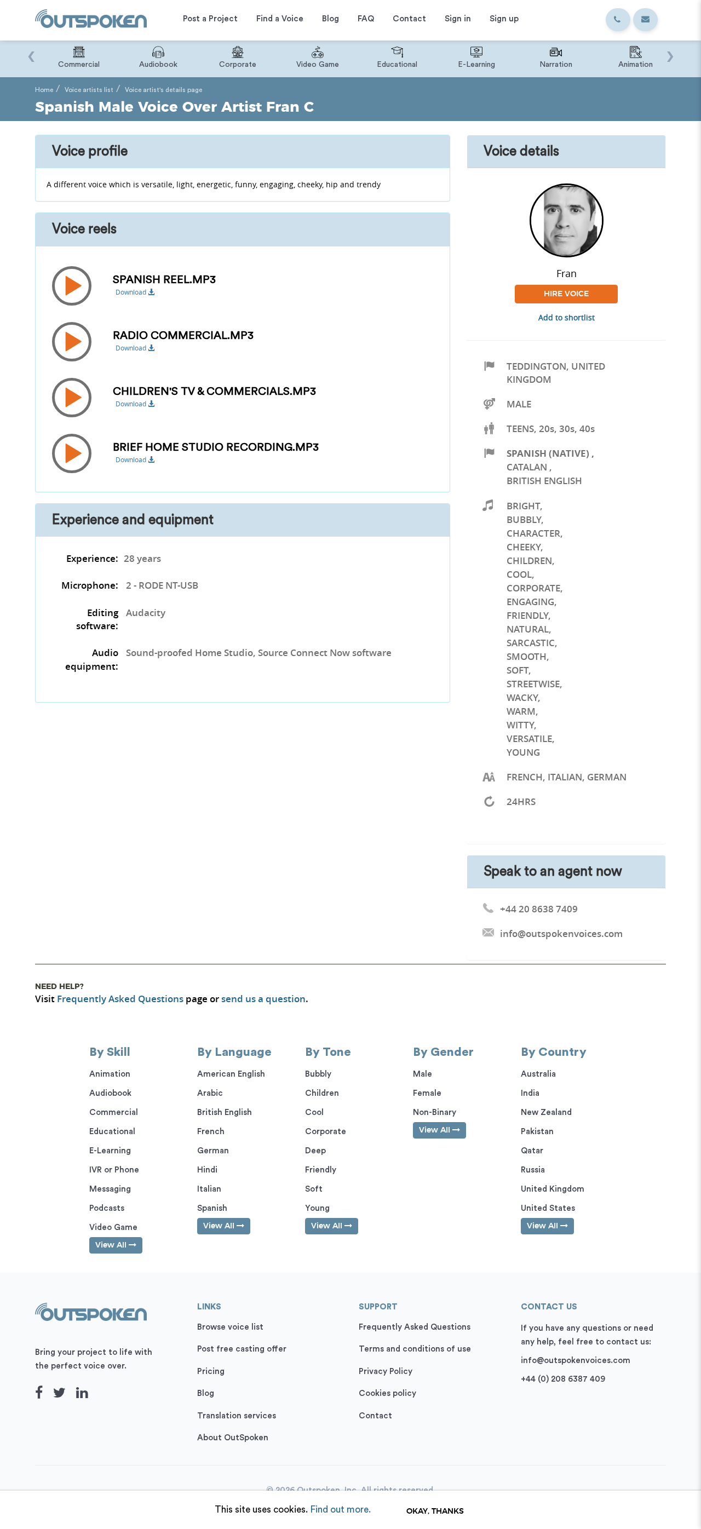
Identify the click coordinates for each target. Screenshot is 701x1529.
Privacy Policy (385, 1371)
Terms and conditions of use (415, 1349)
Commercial (113, 1112)
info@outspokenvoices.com (575, 1360)
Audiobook (110, 1093)
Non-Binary (434, 1112)
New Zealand (546, 1112)
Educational (112, 1132)
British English (544, 480)
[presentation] (31, 51)
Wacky (522, 697)
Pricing (211, 1371)
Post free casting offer (241, 1349)
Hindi (207, 1170)
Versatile (529, 738)
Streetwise (533, 683)
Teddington (536, 366)
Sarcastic (531, 642)
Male (519, 404)
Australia (538, 1074)
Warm (521, 711)
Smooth (527, 656)
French (211, 1132)
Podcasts (106, 1208)
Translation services (236, 1416)
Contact (375, 1416)
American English (231, 1074)
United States (548, 1208)
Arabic (210, 1093)
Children (529, 560)
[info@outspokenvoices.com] (645, 19)
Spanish (212, 1208)
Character (533, 533)
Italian (209, 1189)
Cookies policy (387, 1393)
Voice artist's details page (163, 90)
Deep (315, 1151)
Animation (109, 1074)
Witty (520, 724)
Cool (519, 574)
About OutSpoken (232, 1438)
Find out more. (340, 1509)
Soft (517, 670)
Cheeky (524, 547)
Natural (528, 629)
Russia (533, 1170)
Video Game (113, 1227)
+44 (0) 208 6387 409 (563, 1379)
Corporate (533, 588)
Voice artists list (89, 90)
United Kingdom (552, 1189)
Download (132, 292)
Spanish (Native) (548, 453)
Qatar (532, 1151)
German (213, 1151)
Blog (205, 1393)
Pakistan (537, 1132)
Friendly (527, 615)
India (530, 1093)
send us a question (263, 998)
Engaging (530, 601)
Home (44, 90)
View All (112, 1245)
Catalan (527, 467)
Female (427, 1093)
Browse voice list (230, 1327)
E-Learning (110, 1151)
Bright (523, 505)
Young (523, 752)
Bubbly (524, 519)
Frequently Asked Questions (120, 998)
